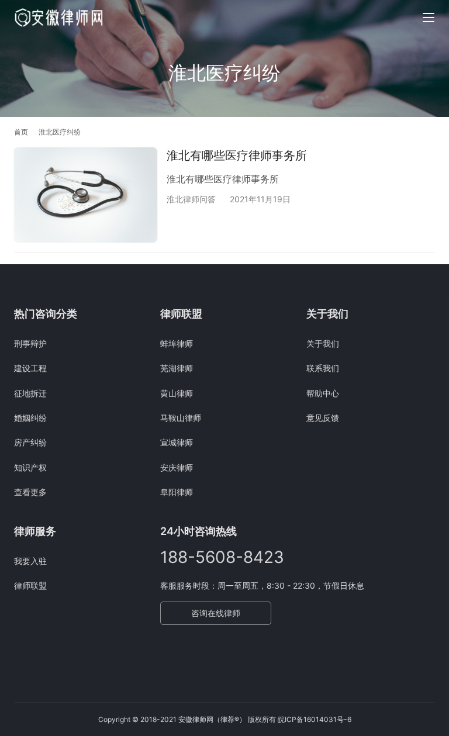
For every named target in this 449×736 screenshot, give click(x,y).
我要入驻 (30, 561)
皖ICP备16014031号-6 (314, 719)
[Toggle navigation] (428, 17)
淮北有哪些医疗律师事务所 (237, 155)
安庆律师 (176, 467)
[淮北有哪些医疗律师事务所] (85, 195)
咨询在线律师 (215, 613)
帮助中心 (322, 393)
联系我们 (322, 368)
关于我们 (322, 343)
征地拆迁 (30, 393)
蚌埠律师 (176, 343)
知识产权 (30, 467)
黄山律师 (176, 393)
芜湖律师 (176, 368)
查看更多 (30, 492)
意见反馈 (322, 418)
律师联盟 (30, 585)
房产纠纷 (30, 442)
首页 (21, 131)
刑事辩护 (30, 343)
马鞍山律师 (180, 418)
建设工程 (30, 368)
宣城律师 (176, 442)
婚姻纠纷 (30, 418)
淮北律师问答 (191, 199)
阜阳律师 (176, 492)
